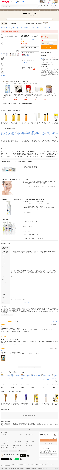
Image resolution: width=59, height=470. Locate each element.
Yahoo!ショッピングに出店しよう (49, 3)
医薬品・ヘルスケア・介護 (30, 441)
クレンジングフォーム (46, 27)
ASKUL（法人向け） (51, 464)
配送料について (43, 58)
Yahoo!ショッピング (4, 468)
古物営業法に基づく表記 (34, 464)
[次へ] (18, 43)
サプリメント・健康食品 (17, 441)
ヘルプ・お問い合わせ (48, 443)
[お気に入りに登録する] (17, 51)
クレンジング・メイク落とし (35, 27)
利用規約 (32, 468)
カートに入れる (49, 47)
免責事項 (35, 468)
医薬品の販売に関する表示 (43, 464)
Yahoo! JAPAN (39, 3)
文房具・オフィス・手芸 (5, 445)
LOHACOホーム (4, 27)
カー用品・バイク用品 (4, 447)
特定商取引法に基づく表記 (16, 464)
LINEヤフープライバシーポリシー (13, 468)
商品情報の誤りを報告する (7, 314)
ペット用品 (3, 443)
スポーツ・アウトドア (29, 443)
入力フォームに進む (48, 454)
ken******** (3, 326)
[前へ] (2, 43)
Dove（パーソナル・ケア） (30, 39)
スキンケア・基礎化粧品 (24, 27)
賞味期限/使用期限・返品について (47, 64)
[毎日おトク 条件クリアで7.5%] (29, 10)
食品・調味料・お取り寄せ (30, 434)
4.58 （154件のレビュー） (29, 41)
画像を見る (3, 75)
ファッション (15, 443)
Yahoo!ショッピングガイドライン (43, 468)
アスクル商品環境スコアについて (6, 304)
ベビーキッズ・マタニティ (5, 441)
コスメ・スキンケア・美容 (13, 27)
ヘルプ (56, 3)
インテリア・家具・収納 (17, 445)
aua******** (3, 350)
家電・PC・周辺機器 (29, 445)
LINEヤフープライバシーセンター (24, 468)
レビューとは (55, 321)
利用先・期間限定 (27, 55)
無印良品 (14, 447)
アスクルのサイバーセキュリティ (6, 464)
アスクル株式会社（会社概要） (6, 465)
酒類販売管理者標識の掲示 (25, 464)
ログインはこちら (24, 62)
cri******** (3, 337)
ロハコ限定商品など (4, 434)
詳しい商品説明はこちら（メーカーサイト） (29, 302)
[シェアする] (15, 51)
